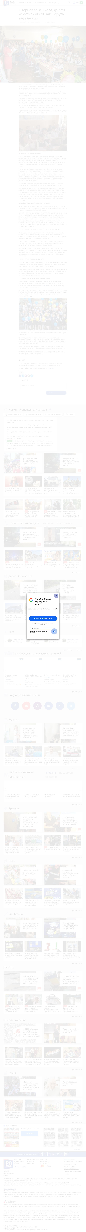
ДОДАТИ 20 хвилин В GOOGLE (43, 618)
